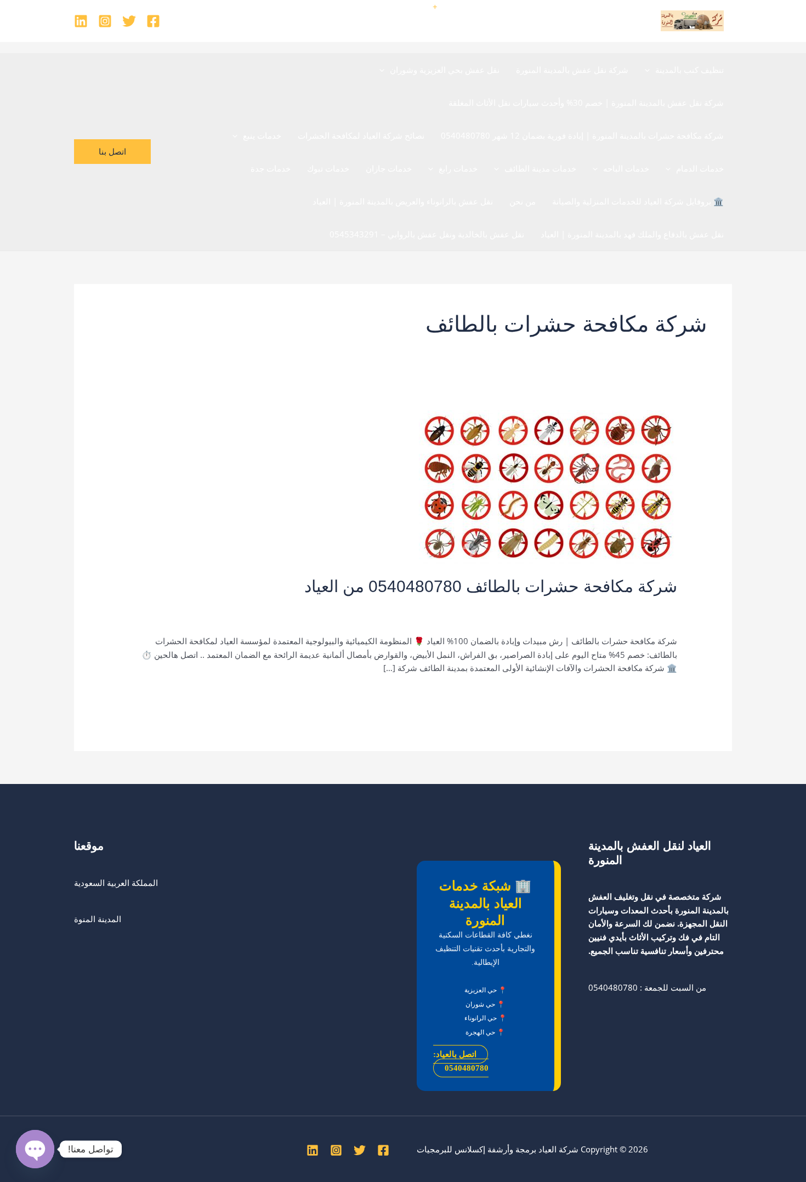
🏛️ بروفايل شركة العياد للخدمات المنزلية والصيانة (638, 201)
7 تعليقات (660, 605)
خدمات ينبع (262, 135)
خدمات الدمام (700, 168)
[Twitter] (129, 21)
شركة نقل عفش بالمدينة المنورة (572, 69)
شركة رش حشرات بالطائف (381, 605)
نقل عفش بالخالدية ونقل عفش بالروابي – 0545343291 (427, 234)
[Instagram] (105, 21)
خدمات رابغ (458, 168)
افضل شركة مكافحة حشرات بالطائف (496, 605)
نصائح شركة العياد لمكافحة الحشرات (361, 135)
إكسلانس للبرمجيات (451, 1149)
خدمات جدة (271, 168)
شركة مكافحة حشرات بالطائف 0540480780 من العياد (490, 586)
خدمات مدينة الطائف (540, 168)
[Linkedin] (81, 21)
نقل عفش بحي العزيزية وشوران (445, 69)
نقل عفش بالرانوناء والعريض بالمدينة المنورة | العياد (403, 201)
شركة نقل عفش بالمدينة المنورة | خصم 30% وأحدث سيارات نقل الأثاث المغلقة (586, 102)
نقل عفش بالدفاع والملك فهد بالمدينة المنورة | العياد (632, 234)
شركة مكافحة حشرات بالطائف (277, 605)
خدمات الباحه (626, 168)
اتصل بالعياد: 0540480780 (461, 1061)
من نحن (522, 201)
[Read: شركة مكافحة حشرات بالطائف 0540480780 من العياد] (548, 485)
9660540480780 (400, 6)
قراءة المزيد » (653, 694)
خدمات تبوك (328, 168)
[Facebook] (153, 21)
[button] (650, 69)
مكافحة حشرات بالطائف (603, 617)
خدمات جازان (389, 168)
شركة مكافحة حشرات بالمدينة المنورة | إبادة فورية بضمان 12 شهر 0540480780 (582, 135)
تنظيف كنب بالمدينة (689, 69)
